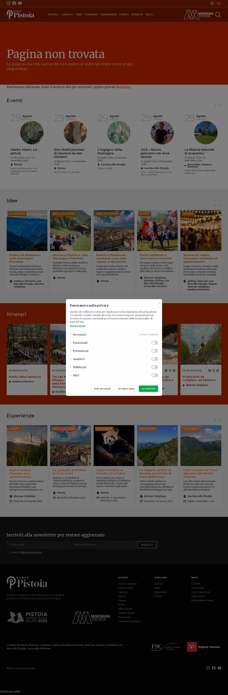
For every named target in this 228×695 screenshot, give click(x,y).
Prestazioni (80, 350)
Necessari (79, 334)
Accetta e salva (126, 388)
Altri (76, 375)
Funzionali (80, 342)
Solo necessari (102, 388)
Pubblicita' (80, 367)
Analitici (79, 359)
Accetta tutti (148, 388)
